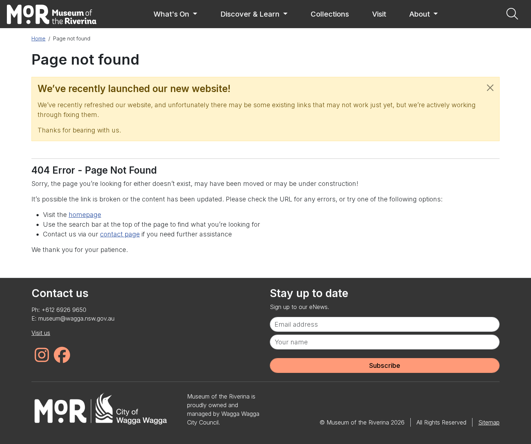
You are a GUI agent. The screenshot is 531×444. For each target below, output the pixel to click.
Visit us (40, 332)
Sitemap (489, 422)
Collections (330, 14)
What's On (172, 14)
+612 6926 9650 (64, 309)
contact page (120, 234)
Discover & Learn (250, 14)
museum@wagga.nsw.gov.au (76, 318)
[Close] (490, 87)
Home (38, 38)
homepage (85, 214)
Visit (379, 14)
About (420, 14)
